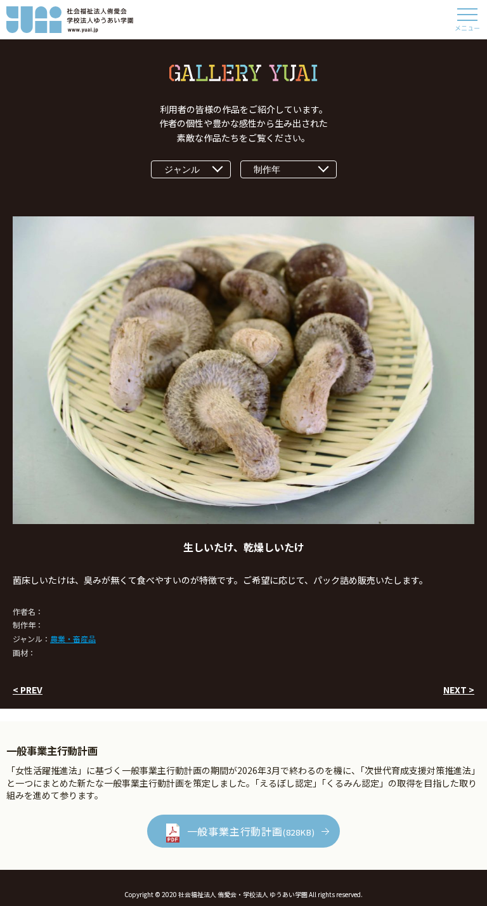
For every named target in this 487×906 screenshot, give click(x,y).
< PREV (27, 689)
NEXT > (458, 689)
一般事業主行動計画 (251, 831)
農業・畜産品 (73, 638)
